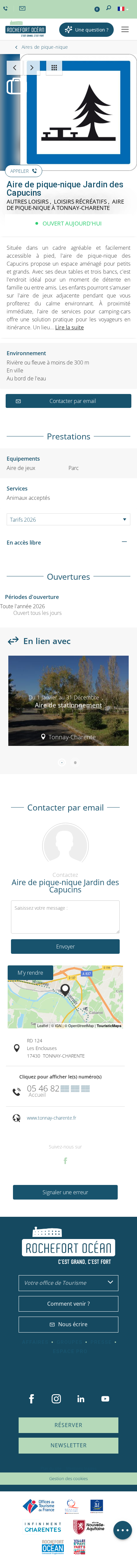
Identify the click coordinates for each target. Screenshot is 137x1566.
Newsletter (69, 1445)
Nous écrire (72, 1324)
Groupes (69, 1342)
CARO (53, 1546)
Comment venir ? (68, 1303)
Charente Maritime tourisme (43, 1527)
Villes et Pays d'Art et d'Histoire (79, 1546)
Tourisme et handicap (97, 1506)
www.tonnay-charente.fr (51, 1118)
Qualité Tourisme (72, 1506)
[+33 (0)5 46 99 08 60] (6, 9)
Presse (101, 1342)
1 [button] (62, 762)
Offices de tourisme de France (38, 1506)
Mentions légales (81, 1468)
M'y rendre (30, 972)
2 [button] (75, 762)
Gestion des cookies (68, 1478)
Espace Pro (70, 1351)
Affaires (35, 1342)
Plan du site (51, 1468)
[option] (68, 703)
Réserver (68, 1425)
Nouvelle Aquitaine (88, 1527)
